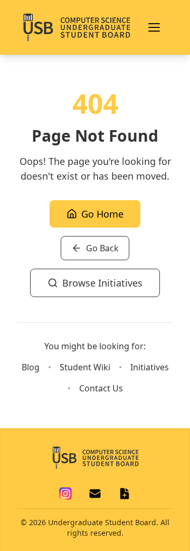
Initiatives (149, 367)
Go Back (102, 248)
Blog (31, 367)
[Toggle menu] (154, 27)
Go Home (102, 214)
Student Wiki (85, 367)
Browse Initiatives (102, 283)
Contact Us (101, 388)
